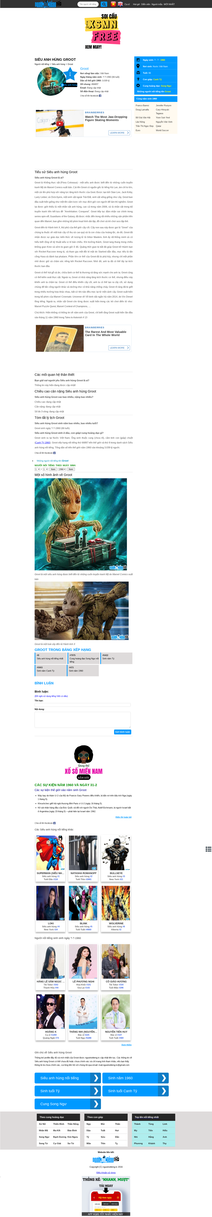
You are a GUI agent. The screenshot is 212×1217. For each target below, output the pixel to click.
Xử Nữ (42, 1124)
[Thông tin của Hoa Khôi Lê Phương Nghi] (83, 978)
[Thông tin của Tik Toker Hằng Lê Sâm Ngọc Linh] (50, 978)
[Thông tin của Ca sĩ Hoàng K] (50, 1028)
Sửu (103, 1137)
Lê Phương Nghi (83, 981)
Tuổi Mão (116, 987)
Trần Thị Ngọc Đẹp (144, 126)
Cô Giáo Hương (116, 981)
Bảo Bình (72, 1130)
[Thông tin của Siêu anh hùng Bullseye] (116, 869)
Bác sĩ (83, 1035)
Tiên (150, 1130)
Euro (138, 130)
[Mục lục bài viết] (209, 849)
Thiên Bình (58, 1124)
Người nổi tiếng (42, 64)
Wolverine (116, 923)
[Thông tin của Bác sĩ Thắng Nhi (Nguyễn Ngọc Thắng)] (83, 1028)
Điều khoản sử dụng (106, 1172)
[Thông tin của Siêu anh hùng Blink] (83, 919)
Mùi (103, 1124)
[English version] (120, 5)
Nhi (136, 1137)
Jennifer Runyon (163, 105)
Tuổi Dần (51, 879)
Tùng (151, 1124)
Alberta (116, 929)
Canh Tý (157, 79)
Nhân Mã (43, 1130)
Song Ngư (166, 86)
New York (116, 879)
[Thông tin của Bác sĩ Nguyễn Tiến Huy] (116, 1028)
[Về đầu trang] (209, 1214)
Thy (164, 1143)
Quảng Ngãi (51, 1038)
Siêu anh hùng (58, 64)
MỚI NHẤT (169, 4)
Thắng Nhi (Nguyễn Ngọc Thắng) (83, 1031)
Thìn (103, 1143)
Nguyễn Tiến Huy (116, 1031)
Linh (165, 1124)
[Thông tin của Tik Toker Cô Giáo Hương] (116, 978)
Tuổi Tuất (83, 929)
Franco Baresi (142, 105)
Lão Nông (140, 122)
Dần (117, 1137)
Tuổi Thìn (83, 879)
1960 (162, 60)
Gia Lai (83, 987)
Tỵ (116, 1143)
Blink (83, 923)
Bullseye (116, 873)
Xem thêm (126, 1045)
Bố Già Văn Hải (143, 117)
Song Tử (43, 1143)
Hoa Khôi (83, 984)
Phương (138, 1143)
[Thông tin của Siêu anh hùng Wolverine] (116, 919)
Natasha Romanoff (83, 873)
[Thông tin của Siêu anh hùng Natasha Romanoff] (83, 869)
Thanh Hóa (50, 987)
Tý (88, 1137)
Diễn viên (145, 4)
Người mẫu (157, 4)
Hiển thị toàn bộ (124, 817)
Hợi (117, 1130)
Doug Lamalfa (142, 109)
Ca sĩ (127, 4)
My (135, 1130)
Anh (165, 1137)
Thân (117, 1124)
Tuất (103, 1130)
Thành (137, 1124)
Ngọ (89, 1124)
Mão (89, 1143)
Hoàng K (51, 1031)
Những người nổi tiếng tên (53, 461)
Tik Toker (51, 984)
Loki (51, 923)
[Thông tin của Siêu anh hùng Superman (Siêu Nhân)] (50, 869)
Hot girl (136, 4)
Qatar (158, 126)
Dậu (89, 1130)
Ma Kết (56, 1130)
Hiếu (165, 1130)
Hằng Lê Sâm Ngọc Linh (51, 981)
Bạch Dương (59, 1137)
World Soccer (162, 130)
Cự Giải (57, 1143)
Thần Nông (73, 1124)
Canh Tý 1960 (42, 442)
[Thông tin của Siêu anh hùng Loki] (50, 919)
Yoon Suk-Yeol (163, 117)
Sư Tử (70, 1143)
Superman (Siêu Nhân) (51, 873)
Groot (70, 64)
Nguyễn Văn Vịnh (164, 122)
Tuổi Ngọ (83, 1038)
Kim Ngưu (72, 1137)
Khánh (151, 1143)
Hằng (151, 1137)
